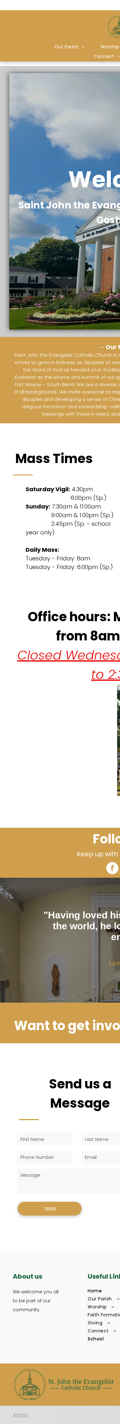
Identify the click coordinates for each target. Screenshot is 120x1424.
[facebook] (112, 869)
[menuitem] (31, 47)
